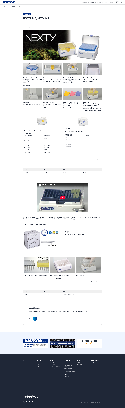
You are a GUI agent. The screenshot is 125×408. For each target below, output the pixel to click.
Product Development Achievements (68, 369)
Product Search (53, 362)
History (38, 364)
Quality (65, 374)
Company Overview (40, 362)
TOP (4, 6)
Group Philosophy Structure (42, 368)
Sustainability (39, 372)
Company (39, 360)
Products (8, 6)
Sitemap (78, 362)
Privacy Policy (79, 364)
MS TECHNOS (52, 370)
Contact (92, 362)
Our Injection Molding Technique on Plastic (67, 363)
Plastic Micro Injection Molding (69, 371)
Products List (52, 364)
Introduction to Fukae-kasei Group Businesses (42, 370)
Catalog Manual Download (55, 366)
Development (67, 360)
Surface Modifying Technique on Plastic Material (69, 366)
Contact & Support (95, 360)
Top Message (39, 366)
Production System (67, 376)
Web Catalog (52, 368)
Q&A (91, 364)
